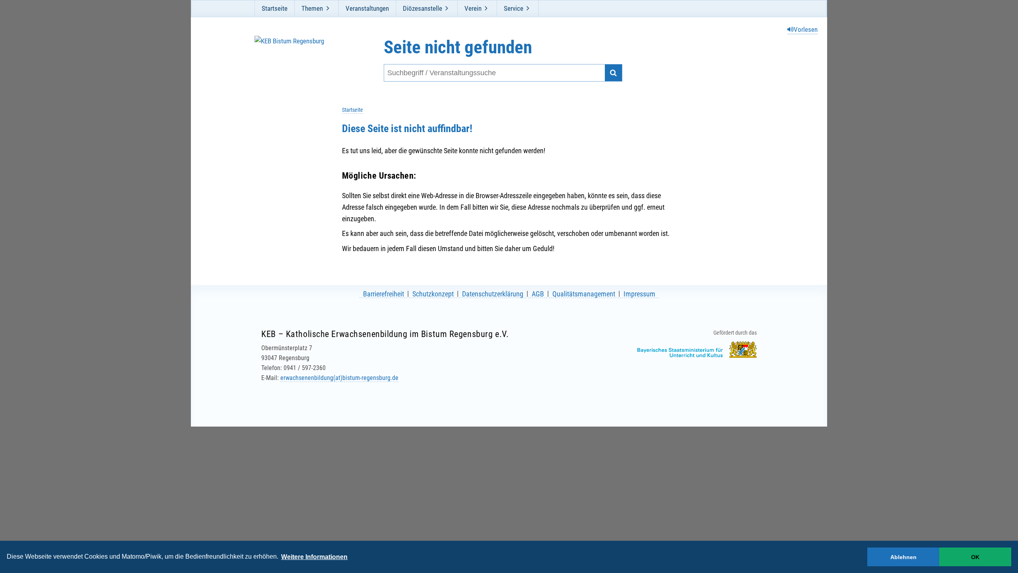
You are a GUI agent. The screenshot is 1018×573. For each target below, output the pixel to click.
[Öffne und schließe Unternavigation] (328, 8)
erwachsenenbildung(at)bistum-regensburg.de (339, 378)
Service (513, 8)
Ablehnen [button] (903, 557)
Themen (312, 8)
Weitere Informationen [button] (314, 557)
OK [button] (975, 557)
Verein (473, 8)
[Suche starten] (613, 73)
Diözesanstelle (422, 8)
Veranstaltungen (367, 8)
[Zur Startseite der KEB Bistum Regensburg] (297, 59)
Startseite (275, 8)
